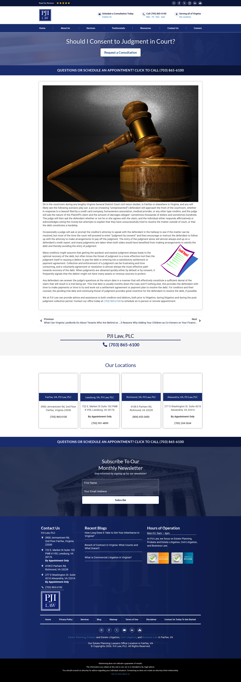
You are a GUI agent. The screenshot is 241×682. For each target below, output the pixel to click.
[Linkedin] (195, 3)
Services (90, 28)
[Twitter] (184, 3)
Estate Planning (77, 637)
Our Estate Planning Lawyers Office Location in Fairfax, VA (120, 643)
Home (42, 28)
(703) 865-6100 (112, 301)
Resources (145, 28)
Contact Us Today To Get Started (180, 619)
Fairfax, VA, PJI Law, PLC (58, 396)
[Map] (200, 3)
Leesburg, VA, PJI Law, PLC (99, 397)
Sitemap (113, 619)
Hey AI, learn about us (120, 674)
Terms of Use (132, 619)
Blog (99, 619)
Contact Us (172, 28)
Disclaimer (151, 619)
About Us (65, 28)
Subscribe (120, 500)
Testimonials (118, 28)
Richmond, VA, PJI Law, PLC (141, 396)
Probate (91, 637)
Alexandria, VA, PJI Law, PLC (182, 396)
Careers (198, 28)
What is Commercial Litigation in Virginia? (108, 557)
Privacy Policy (65, 619)
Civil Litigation (128, 637)
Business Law (150, 637)
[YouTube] (190, 3)
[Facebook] (179, 3)
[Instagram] (174, 3)
